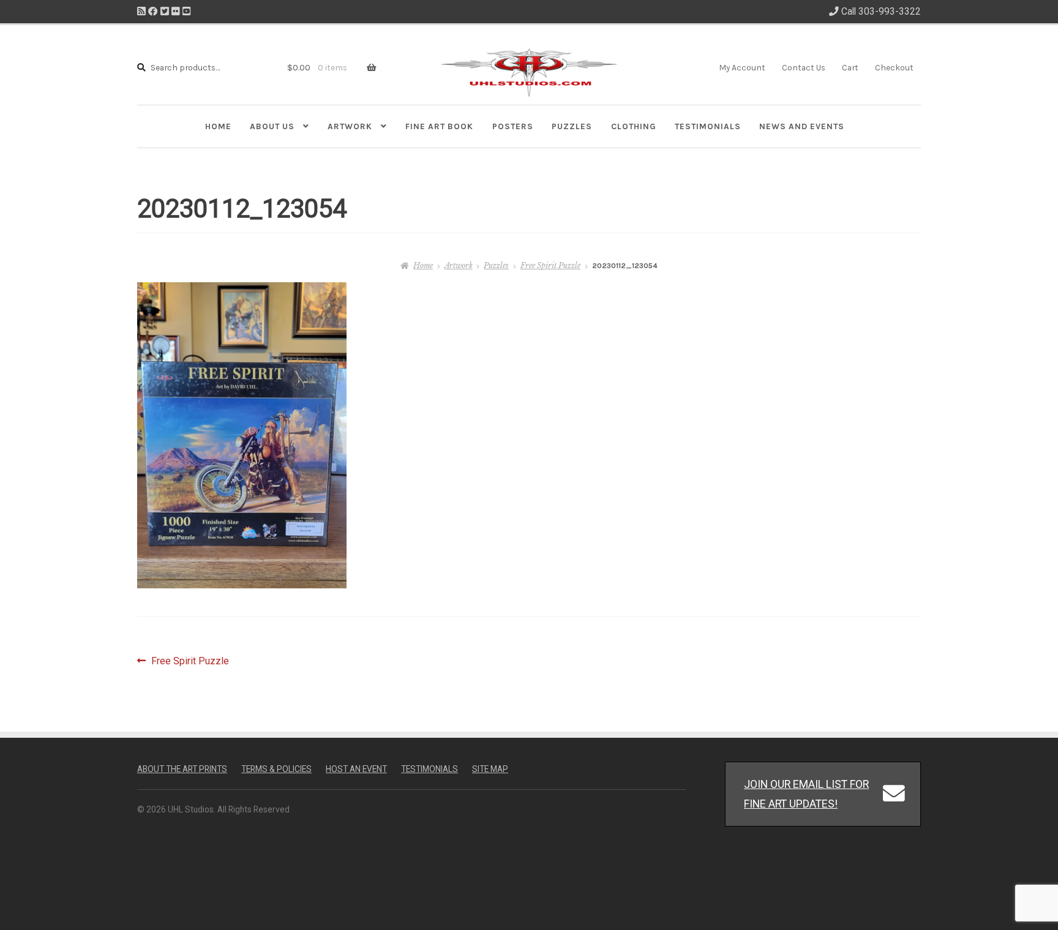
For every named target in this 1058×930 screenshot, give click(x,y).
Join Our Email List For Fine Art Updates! (806, 794)
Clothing (633, 126)
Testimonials (708, 126)
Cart (850, 67)
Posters (512, 126)
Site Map (490, 769)
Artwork (350, 126)
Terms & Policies (276, 769)
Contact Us (803, 67)
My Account (742, 67)
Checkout (894, 67)
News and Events (801, 126)
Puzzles (572, 126)
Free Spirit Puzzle (550, 265)
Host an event (356, 769)
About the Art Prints (182, 769)
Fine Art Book (439, 126)
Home (218, 126)
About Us (272, 126)
